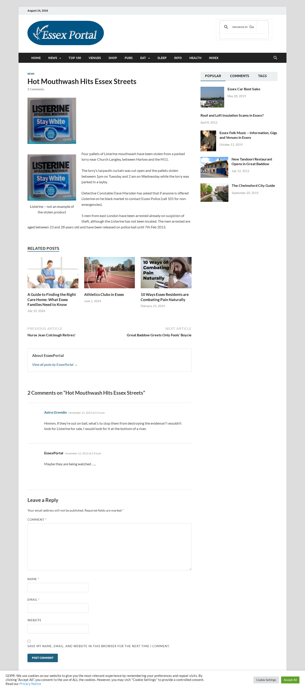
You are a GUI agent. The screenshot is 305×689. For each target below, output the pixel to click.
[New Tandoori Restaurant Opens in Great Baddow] (214, 159)
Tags (262, 76)
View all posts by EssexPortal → (55, 364)
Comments (239, 76)
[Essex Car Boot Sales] (212, 89)
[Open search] (275, 58)
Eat (143, 58)
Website (34, 620)
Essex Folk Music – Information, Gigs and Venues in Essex (248, 135)
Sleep (162, 58)
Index (213, 58)
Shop (113, 58)
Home (36, 58)
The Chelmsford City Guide (253, 185)
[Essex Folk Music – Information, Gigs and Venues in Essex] (208, 133)
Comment (37, 519)
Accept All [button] (290, 680)
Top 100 (75, 58)
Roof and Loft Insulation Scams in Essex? (232, 115)
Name (33, 579)
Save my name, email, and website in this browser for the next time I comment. (98, 646)
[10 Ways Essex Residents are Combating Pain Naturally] (166, 274)
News (52, 58)
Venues (95, 58)
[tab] (213, 76)
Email (33, 599)
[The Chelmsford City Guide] (214, 186)
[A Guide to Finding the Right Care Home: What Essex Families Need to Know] (52, 274)
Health (195, 58)
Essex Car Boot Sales (244, 89)
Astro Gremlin (55, 412)
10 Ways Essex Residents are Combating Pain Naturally (165, 297)
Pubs (129, 58)
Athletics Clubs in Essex (104, 294)
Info (178, 58)
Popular (213, 76)
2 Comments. (36, 89)
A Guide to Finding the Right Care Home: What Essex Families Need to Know (51, 299)
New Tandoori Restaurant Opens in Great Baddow (252, 161)
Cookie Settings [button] (266, 680)
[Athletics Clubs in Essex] (109, 274)
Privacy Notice (30, 684)
